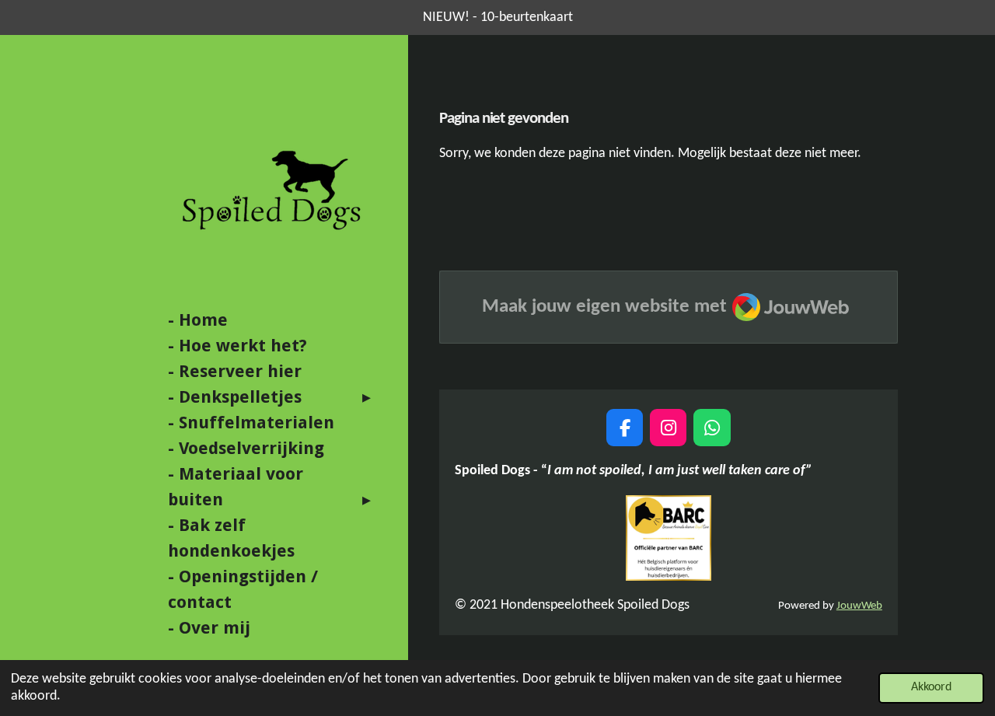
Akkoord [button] (931, 687)
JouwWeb (859, 606)
